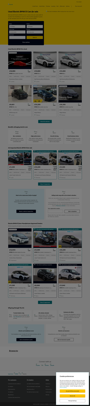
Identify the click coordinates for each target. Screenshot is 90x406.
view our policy (63, 387)
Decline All (72, 395)
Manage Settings (72, 400)
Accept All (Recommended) (72, 391)
